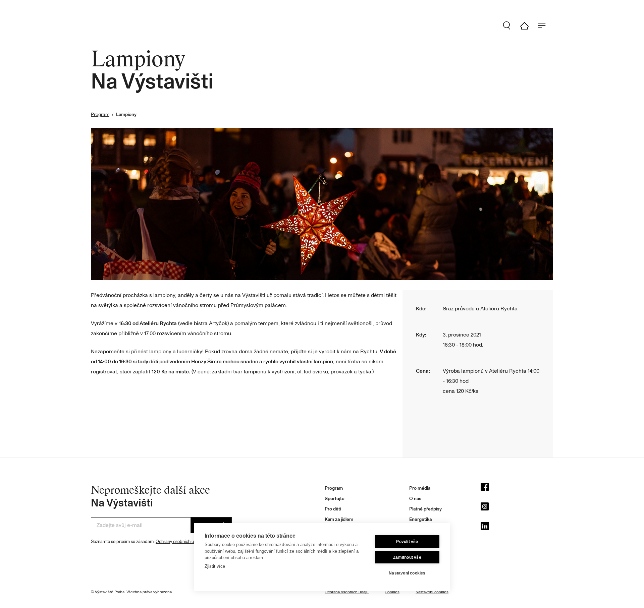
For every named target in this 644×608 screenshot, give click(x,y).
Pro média (419, 488)
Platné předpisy (425, 509)
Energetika (420, 519)
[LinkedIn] (517, 528)
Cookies (392, 592)
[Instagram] (517, 508)
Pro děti (333, 509)
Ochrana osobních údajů (347, 592)
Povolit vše (407, 541)
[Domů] (527, 25)
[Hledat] (509, 25)
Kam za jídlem (339, 519)
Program (100, 114)
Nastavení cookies (407, 573)
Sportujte (334, 498)
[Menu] (544, 25)
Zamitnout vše (407, 557)
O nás (415, 498)
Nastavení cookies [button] (432, 592)
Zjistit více (215, 566)
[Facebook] (517, 488)
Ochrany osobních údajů (179, 542)
